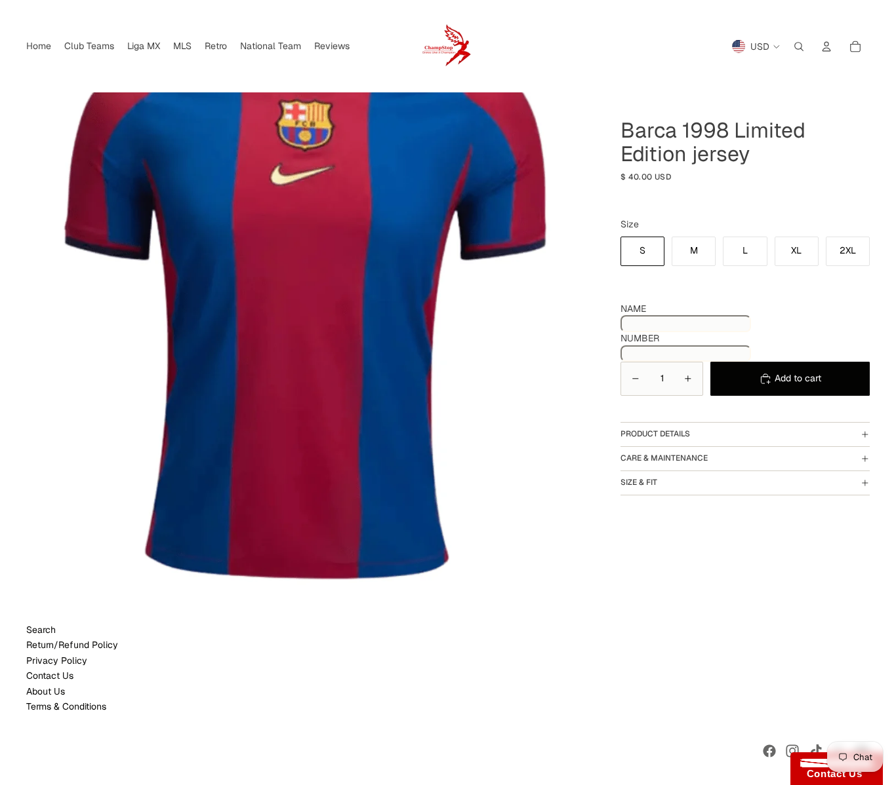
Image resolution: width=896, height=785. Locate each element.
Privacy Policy (56, 660)
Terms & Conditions (66, 706)
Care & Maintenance (664, 458)
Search (41, 630)
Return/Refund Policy (72, 645)
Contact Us (49, 675)
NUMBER (640, 338)
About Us (45, 691)
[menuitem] (38, 46)
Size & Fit (639, 482)
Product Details (655, 434)
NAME (633, 309)
